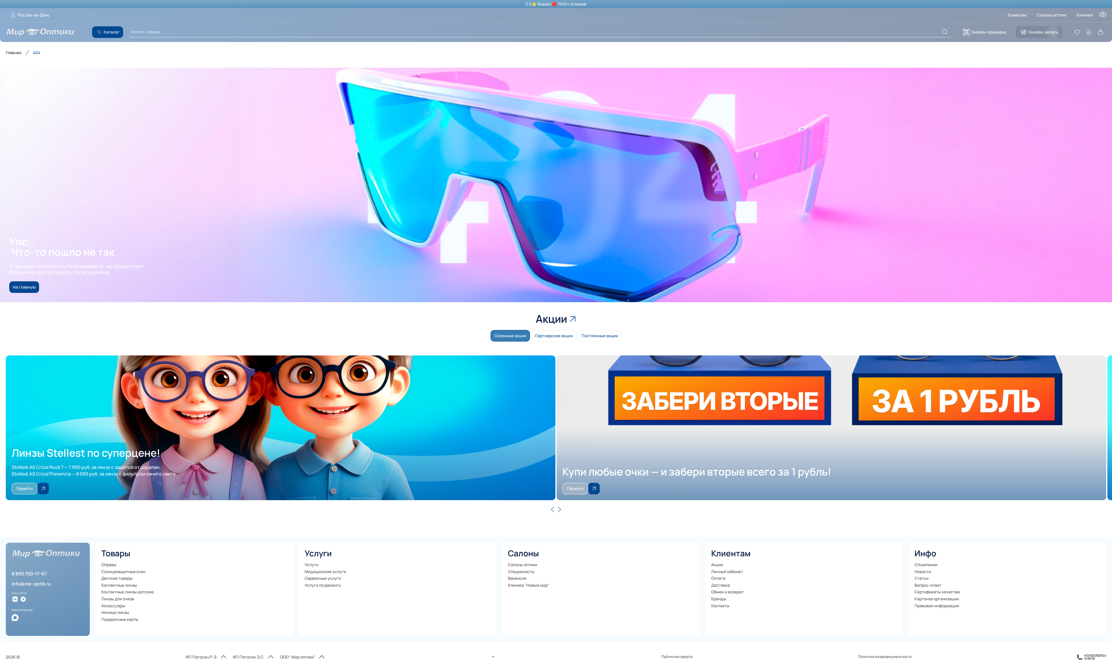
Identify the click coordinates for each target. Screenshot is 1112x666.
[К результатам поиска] (944, 31)
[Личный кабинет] (1089, 32)
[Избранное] (1077, 32)
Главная (13, 52)
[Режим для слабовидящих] (1102, 16)
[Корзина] (1100, 32)
